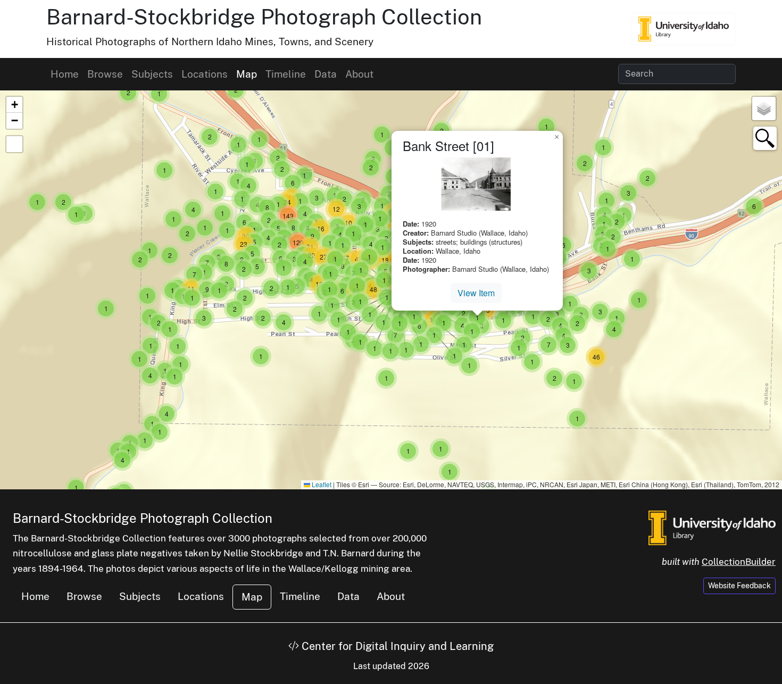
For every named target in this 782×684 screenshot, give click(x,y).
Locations (204, 74)
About (359, 74)
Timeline (285, 74)
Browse (105, 74)
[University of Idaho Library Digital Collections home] (712, 526)
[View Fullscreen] (14, 144)
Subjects (152, 74)
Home (65, 74)
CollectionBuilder (739, 561)
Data (325, 74)
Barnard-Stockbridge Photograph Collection (264, 16)
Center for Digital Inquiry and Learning (396, 646)
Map (246, 74)
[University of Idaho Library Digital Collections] (683, 29)
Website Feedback (739, 585)
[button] (106, 308)
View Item (476, 293)
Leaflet (320, 484)
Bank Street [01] (448, 145)
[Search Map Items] (765, 138)
